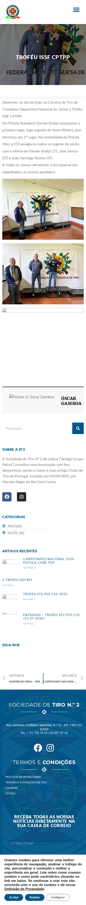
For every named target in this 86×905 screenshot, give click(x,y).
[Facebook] (6, 496)
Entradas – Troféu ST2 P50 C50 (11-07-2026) (51, 616)
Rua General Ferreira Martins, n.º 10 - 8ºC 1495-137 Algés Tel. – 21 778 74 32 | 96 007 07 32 (44, 729)
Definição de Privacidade (24, 889)
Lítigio (11, 793)
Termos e (44, 762)
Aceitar (14, 897)
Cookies (12, 787)
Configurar (58, 897)
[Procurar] (78, 428)
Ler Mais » (29, 567)
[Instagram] (21, 496)
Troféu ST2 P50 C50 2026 (45, 594)
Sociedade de (44, 705)
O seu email (22, 843)
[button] (76, 10)
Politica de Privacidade (23, 776)
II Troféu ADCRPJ (17, 580)
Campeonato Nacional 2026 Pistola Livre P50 (48, 560)
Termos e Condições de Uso (26, 782)
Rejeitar (35, 897)
